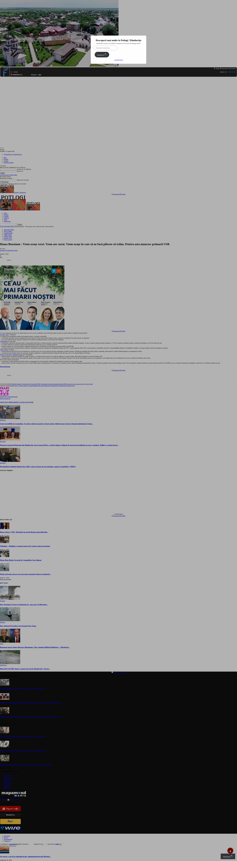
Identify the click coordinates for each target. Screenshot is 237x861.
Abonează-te (101, 55)
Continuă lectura (118, 60)
